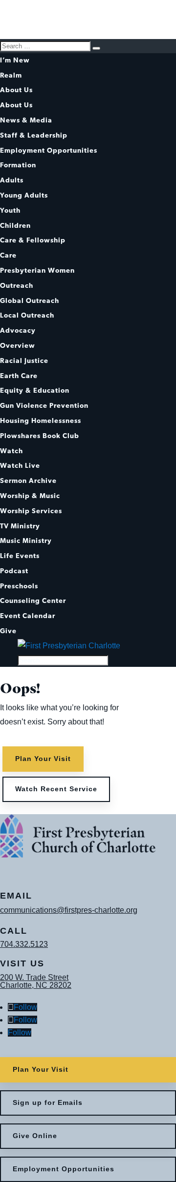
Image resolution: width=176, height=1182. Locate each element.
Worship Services (31, 511)
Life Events (20, 556)
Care (8, 256)
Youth (10, 211)
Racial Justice (24, 361)
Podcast (14, 571)
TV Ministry (20, 526)
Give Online (35, 1136)
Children (15, 226)
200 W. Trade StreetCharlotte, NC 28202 (35, 981)
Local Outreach (27, 316)
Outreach (16, 286)
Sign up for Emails (48, 1102)
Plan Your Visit (43, 758)
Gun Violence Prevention (44, 406)
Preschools (19, 586)
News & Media (26, 120)
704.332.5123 (24, 944)
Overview (17, 346)
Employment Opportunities (48, 151)
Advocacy (18, 331)
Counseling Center (33, 601)
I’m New (15, 60)
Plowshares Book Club (39, 436)
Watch (11, 451)
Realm (11, 76)
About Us (16, 90)
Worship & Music (30, 496)
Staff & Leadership (33, 136)
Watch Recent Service (56, 789)
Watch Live (20, 466)
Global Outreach (29, 301)
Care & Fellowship (33, 240)
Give (8, 631)
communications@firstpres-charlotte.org (68, 910)
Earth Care (19, 376)
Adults (11, 180)
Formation (18, 165)
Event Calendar (27, 616)
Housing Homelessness (40, 421)
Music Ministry (26, 541)
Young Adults (24, 196)
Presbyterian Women (37, 271)
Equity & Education (34, 391)
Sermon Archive (28, 481)
